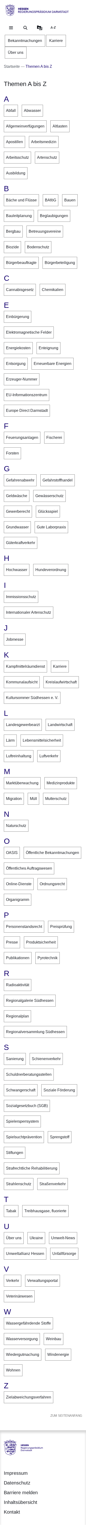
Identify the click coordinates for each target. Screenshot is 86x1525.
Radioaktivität (17, 985)
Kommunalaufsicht (22, 682)
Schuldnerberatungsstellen (29, 1074)
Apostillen (14, 142)
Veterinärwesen (19, 1296)
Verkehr (12, 1281)
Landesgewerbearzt (23, 725)
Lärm (10, 740)
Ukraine (36, 1238)
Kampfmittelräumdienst (25, 666)
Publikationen (17, 958)
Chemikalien (52, 290)
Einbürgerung (17, 317)
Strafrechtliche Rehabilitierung (31, 1168)
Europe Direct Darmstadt (27, 410)
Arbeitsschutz (17, 157)
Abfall (11, 111)
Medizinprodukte (61, 783)
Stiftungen (14, 1153)
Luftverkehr (48, 756)
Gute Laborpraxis (51, 527)
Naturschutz (16, 826)
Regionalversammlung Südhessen (35, 1032)
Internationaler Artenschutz (28, 612)
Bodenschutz (38, 247)
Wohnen (13, 1370)
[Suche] (25, 27)
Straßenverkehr (52, 1184)
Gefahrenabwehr (20, 480)
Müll (33, 799)
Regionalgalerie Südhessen (30, 1001)
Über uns (14, 1238)
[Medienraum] (39, 27)
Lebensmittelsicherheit (42, 740)
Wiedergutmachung (22, 1355)
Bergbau (13, 231)
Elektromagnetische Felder (29, 332)
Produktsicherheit (41, 942)
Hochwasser (16, 570)
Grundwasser (17, 527)
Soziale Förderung (59, 1090)
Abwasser (32, 111)
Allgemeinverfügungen (25, 126)
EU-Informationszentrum (26, 395)
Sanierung (15, 1059)
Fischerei (54, 438)
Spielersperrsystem (22, 1121)
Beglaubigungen (54, 216)
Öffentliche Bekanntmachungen (52, 853)
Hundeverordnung (50, 570)
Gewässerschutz (49, 496)
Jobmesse (14, 639)
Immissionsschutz (21, 597)
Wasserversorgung (22, 1339)
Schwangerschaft (20, 1090)
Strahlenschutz (18, 1184)
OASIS (12, 853)
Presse (12, 942)
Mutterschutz (56, 799)
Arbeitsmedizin (43, 142)
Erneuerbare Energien (52, 364)
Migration (14, 799)
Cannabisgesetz (20, 290)
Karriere (60, 666)
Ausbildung (15, 173)
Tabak (11, 1211)
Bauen (69, 200)
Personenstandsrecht (24, 927)
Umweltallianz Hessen (25, 1254)
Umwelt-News (63, 1238)
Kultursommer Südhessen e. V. (32, 698)
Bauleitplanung (19, 216)
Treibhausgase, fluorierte (45, 1211)
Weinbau (53, 1339)
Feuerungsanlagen (22, 438)
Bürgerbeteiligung (60, 263)
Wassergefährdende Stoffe (28, 1323)
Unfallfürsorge (64, 1254)
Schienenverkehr (46, 1059)
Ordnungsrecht (52, 884)
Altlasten (60, 126)
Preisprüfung (61, 927)
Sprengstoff (59, 1137)
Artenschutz (47, 157)
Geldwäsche (16, 496)
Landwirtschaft (60, 725)
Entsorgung (16, 364)
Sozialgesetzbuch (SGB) (27, 1106)
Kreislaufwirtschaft (61, 682)
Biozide (12, 247)
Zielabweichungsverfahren (28, 1397)
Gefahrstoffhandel (58, 480)
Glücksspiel (48, 511)
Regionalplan (17, 1016)
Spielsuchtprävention (24, 1137)
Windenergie (58, 1355)
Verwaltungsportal (42, 1281)
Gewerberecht (18, 511)
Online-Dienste (19, 884)
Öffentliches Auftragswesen (29, 868)
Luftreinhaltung (18, 756)
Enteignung (48, 348)
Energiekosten (18, 348)
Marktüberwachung (22, 783)
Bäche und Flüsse (21, 200)
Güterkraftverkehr (20, 543)
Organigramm (17, 900)
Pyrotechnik (48, 958)
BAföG (50, 200)
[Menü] (11, 27)
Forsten (12, 453)
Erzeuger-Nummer (21, 379)
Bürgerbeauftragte (21, 263)
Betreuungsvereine (45, 231)
